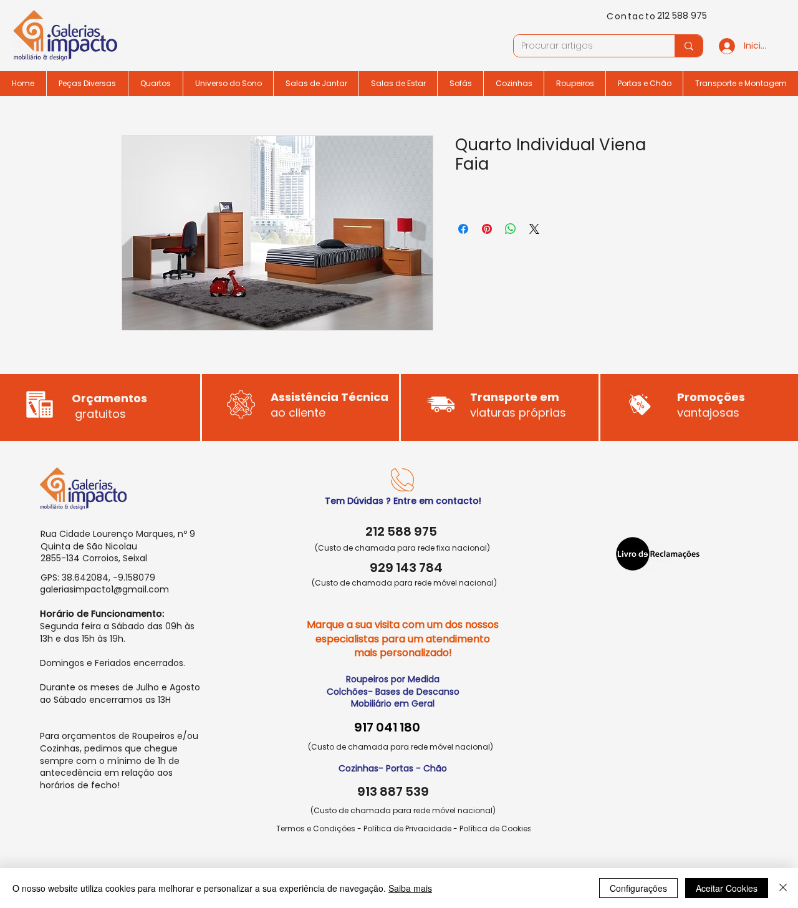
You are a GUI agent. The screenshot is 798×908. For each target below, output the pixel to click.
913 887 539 (393, 791)
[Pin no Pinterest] (486, 228)
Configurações (638, 888)
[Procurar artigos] (689, 46)
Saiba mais (410, 888)
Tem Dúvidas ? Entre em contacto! (403, 501)
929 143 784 (406, 567)
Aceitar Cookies (726, 888)
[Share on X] (534, 228)
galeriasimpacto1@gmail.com (104, 589)
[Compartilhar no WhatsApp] (510, 228)
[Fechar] (783, 888)
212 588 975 (682, 15)
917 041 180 (387, 727)
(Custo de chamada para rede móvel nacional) (404, 582)
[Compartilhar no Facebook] (463, 228)
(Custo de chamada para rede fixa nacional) (402, 548)
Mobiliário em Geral (393, 703)
